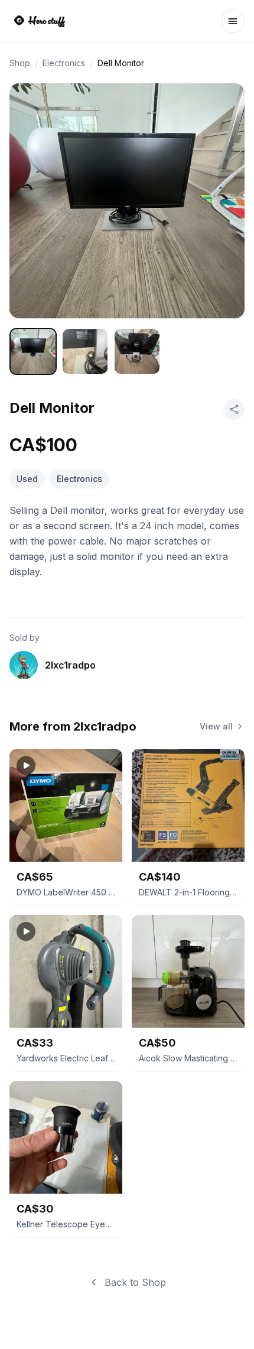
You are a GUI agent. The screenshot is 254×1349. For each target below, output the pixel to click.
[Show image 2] (85, 351)
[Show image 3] (137, 351)
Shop (19, 63)
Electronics (64, 63)
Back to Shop (135, 1282)
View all (216, 726)
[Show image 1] (33, 351)
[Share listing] (234, 409)
